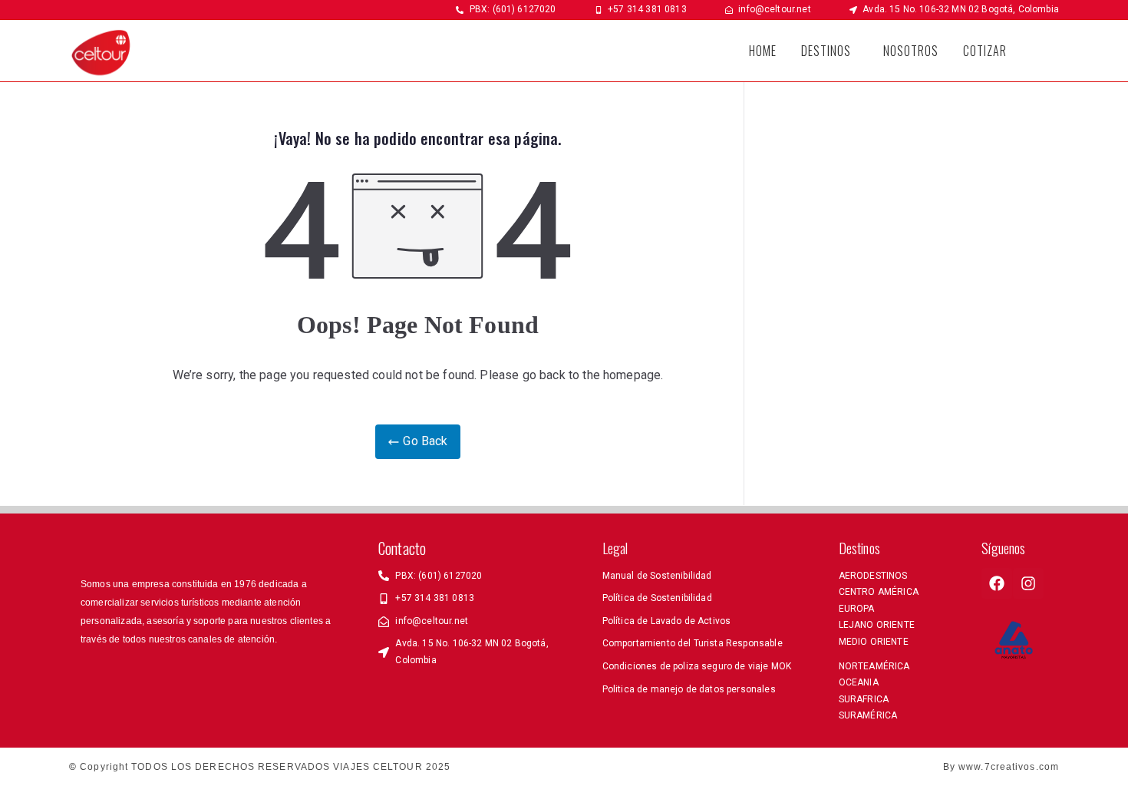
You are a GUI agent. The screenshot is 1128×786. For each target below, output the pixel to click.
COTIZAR (985, 50)
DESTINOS (826, 50)
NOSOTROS (910, 50)
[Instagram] (1028, 583)
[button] (830, 50)
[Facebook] (996, 583)
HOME (763, 50)
